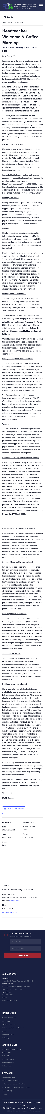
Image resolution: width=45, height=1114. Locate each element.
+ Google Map (14, 900)
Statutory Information (10, 1024)
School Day (6, 1056)
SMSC (4, 1031)
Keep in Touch (8, 1059)
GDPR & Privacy (9, 1108)
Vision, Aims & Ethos (10, 1018)
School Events (8, 1062)
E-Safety (5, 1038)
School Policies (8, 1034)
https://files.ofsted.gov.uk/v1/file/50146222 (19, 184)
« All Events (7, 17)
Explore (9, 1013)
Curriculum (6, 1052)
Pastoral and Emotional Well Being (16, 1087)
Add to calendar (16, 808)
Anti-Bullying (7, 1090)
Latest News (7, 1066)
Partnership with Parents (12, 1049)
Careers (5, 1094)
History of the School (10, 1080)
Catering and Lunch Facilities (13, 1084)
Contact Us (31, 1108)
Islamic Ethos (7, 1021)
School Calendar (8, 1077)
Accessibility (21, 1108)
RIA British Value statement (13, 1028)
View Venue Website (9, 913)
